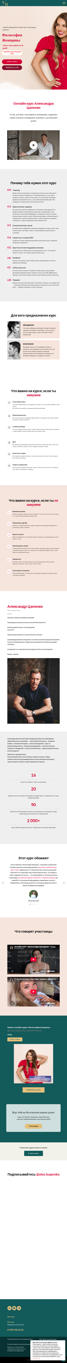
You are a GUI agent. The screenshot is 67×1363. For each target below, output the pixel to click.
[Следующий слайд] (64, 882)
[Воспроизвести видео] (33, 145)
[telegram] (19, 1308)
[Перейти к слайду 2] (31, 904)
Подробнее (36, 1358)
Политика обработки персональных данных (19, 1344)
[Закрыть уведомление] (64, 1341)
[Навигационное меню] (64, 3)
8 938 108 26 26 (15, 1329)
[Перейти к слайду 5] (35, 904)
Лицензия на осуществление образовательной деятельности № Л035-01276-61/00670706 (16, 1349)
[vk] (9, 1308)
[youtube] (14, 1308)
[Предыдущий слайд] (3, 882)
